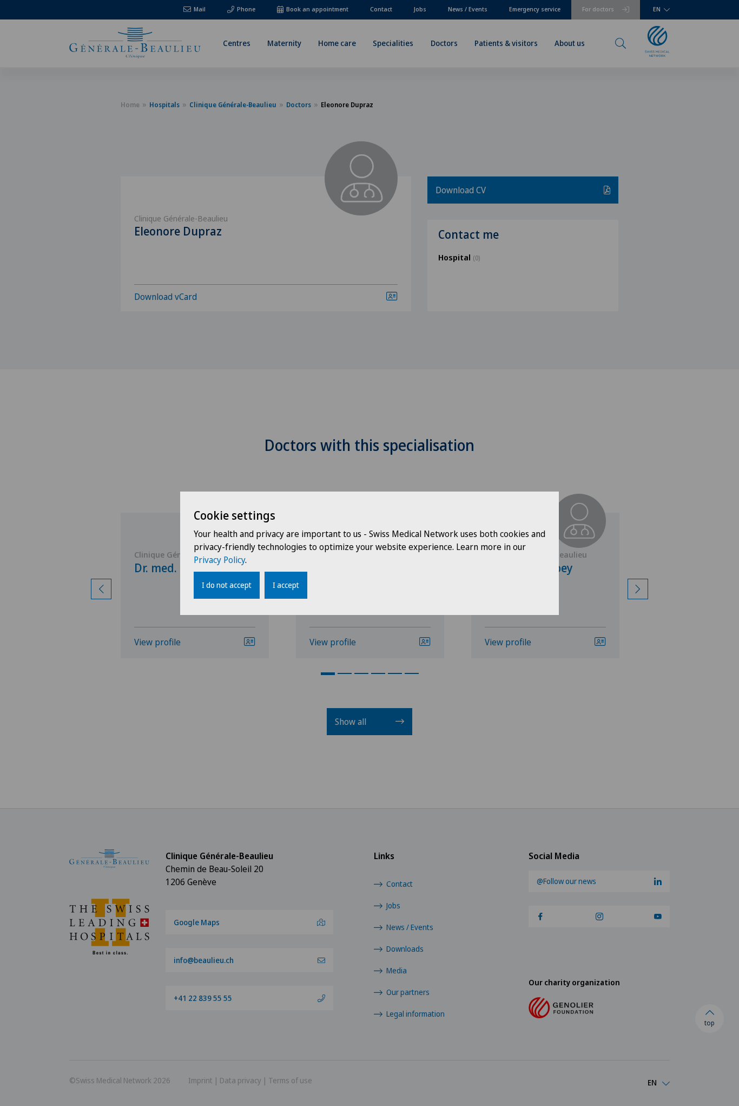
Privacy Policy (219, 560)
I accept (286, 585)
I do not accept (227, 585)
